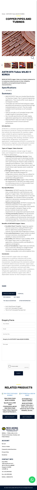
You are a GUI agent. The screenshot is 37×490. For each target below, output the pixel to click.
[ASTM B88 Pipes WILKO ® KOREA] (27, 394)
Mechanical (7, 297)
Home (3, 14)
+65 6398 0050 (8, 474)
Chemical (21, 293)
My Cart (4, 443)
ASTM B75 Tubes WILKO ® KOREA (15, 14)
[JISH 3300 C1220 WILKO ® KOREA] (10, 394)
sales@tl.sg (5, 469)
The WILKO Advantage (9, 300)
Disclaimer (4, 454)
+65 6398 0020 (8, 471)
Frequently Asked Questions (9, 449)
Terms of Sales (6, 446)
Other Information (24, 300)
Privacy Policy (5, 452)
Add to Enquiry (10, 417)
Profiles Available (9, 293)
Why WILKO (17, 297)
